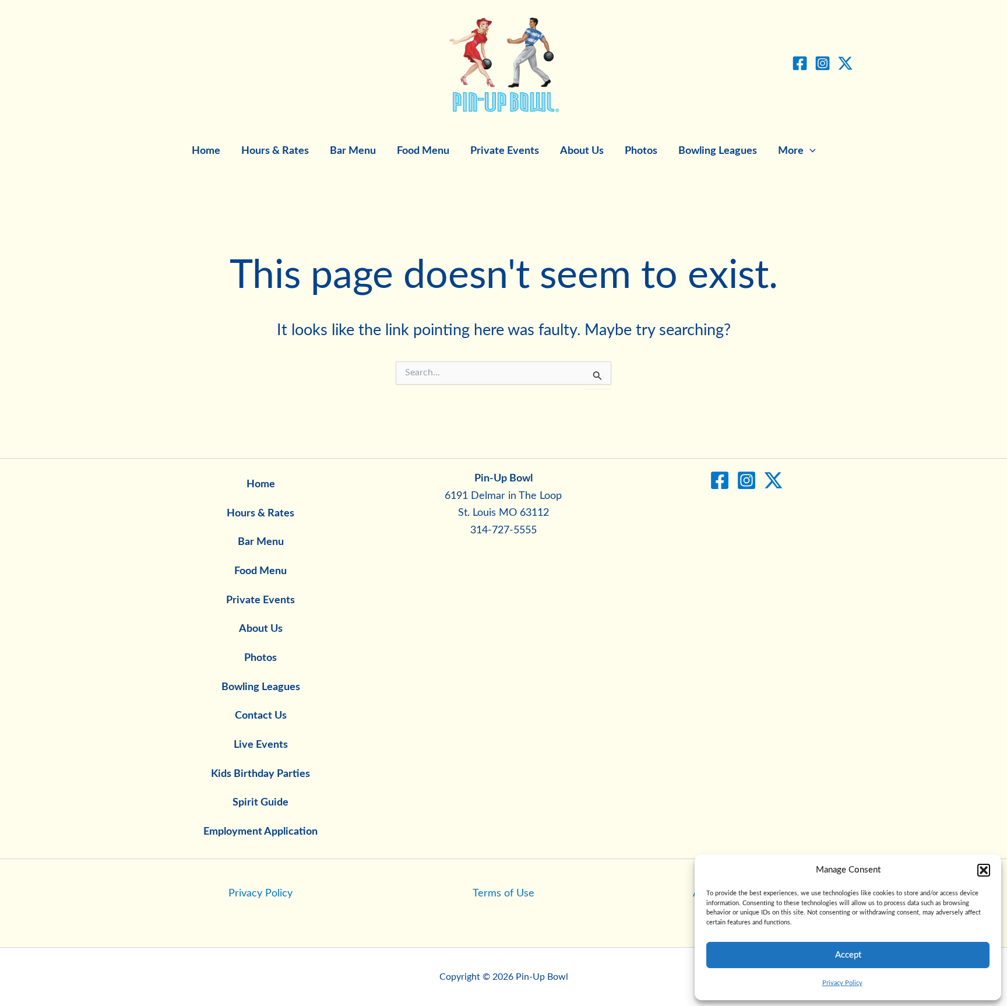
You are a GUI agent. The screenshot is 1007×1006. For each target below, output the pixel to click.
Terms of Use (503, 893)
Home (206, 151)
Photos (641, 151)
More (791, 151)
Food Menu (423, 151)
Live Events (261, 745)
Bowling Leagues (717, 151)
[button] (984, 870)
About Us (582, 151)
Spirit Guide (260, 802)
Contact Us (261, 715)
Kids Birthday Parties (260, 774)
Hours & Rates (275, 151)
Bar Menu (353, 151)
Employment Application (260, 831)
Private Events (504, 151)
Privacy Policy (842, 983)
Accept (848, 955)
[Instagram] (822, 63)
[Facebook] (800, 63)
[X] (845, 63)
